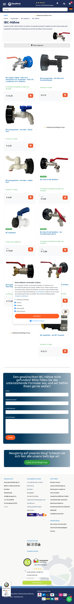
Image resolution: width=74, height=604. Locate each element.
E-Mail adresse (10, 408)
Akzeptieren (37, 316)
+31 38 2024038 (9, 500)
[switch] (6, 594)
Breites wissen (55, 482)
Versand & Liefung (32, 496)
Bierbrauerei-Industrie (57, 489)
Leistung (18, 302)
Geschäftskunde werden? (35, 482)
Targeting (19, 305)
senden (10, 437)
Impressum (30, 510)
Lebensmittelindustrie (57, 486)
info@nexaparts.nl (10, 496)
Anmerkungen (10, 417)
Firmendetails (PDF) (10, 503)
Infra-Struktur (54, 493)
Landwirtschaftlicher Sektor (59, 496)
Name (7, 391)
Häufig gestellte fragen (34, 507)
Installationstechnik (56, 513)
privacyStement (40, 291)
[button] (71, 9)
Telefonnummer (11, 399)
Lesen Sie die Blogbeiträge (37, 462)
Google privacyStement (21, 296)
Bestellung (30, 486)
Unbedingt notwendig (22, 299)
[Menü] (10, 582)
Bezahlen (30, 489)
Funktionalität (20, 308)
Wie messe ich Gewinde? (58, 524)
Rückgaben (30, 493)
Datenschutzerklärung (26, 594)
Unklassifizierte (20, 311)
